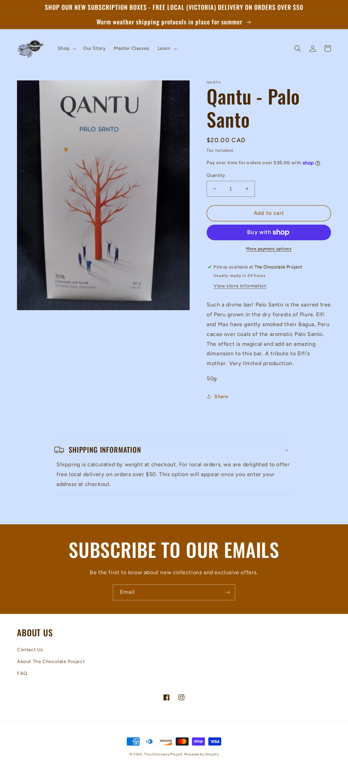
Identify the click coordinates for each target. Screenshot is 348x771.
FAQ (22, 673)
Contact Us (30, 650)
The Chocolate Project (163, 754)
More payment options (269, 248)
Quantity (216, 175)
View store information (239, 286)
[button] (66, 48)
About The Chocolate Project (51, 661)
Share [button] (221, 396)
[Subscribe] (227, 592)
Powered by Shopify (201, 754)
